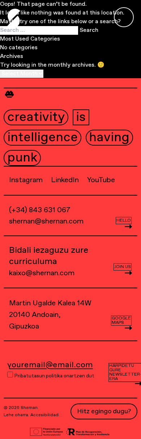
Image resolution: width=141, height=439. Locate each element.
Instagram (26, 180)
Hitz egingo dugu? (104, 411)
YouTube (101, 180)
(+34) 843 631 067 (39, 210)
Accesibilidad (44, 415)
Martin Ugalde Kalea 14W (50, 314)
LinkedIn (65, 180)
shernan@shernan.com (46, 221)
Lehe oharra (16, 415)
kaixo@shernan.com (41, 273)
